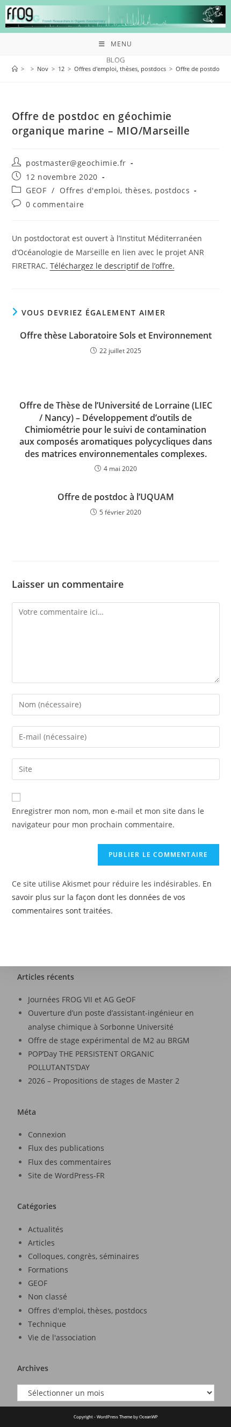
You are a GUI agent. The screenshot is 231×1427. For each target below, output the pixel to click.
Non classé (47, 1296)
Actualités (45, 1229)
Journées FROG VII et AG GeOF (81, 999)
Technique (47, 1324)
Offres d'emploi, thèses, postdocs (125, 190)
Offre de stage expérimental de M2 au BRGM (109, 1040)
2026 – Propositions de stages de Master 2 (103, 1080)
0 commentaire (55, 204)
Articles (41, 1243)
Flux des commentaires (69, 1162)
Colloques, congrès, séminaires (83, 1256)
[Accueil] (15, 69)
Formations (48, 1269)
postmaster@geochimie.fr (76, 163)
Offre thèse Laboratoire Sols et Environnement (116, 335)
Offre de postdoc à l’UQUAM (115, 497)
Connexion (47, 1134)
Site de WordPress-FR (66, 1175)
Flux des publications (66, 1148)
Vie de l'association (62, 1337)
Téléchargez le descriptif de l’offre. (112, 266)
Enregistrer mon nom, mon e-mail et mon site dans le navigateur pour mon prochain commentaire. (108, 818)
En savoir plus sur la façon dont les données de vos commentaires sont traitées (112, 897)
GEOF (36, 190)
